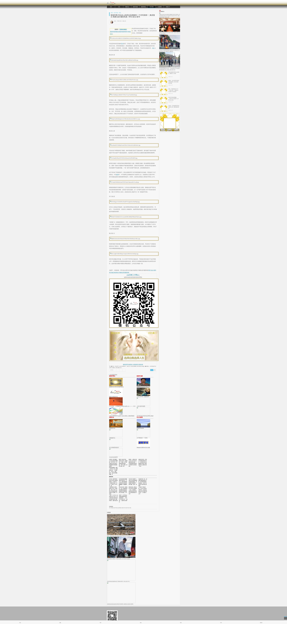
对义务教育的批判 (114, 447)
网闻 (112, 507)
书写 (149, 270)
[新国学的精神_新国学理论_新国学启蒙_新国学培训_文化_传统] (143, 427)
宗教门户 (168, 6)
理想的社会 (112, 428)
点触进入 (133, 275)
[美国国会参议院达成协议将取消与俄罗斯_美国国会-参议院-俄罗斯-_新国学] (121, 602)
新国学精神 (122, 31)
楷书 (155, 270)
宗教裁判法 (112, 438)
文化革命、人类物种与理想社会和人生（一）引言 (122, 406)
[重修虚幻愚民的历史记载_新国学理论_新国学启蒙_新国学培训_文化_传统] (143, 446)
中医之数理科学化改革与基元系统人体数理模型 (121, 416)
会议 (118, 507)
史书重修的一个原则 (142, 438)
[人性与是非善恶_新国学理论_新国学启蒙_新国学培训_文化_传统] (143, 405)
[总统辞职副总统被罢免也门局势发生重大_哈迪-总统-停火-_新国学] (121, 580)
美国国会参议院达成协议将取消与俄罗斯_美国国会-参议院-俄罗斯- (120, 604)
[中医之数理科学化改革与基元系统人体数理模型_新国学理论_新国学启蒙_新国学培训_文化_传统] (116, 414)
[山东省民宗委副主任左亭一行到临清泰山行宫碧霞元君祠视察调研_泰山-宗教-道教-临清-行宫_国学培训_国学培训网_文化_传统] (169, 67)
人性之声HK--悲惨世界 (143, 396)
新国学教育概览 (114, 31)
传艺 (130, 507)
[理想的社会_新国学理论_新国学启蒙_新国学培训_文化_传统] (116, 427)
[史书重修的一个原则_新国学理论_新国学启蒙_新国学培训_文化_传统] (143, 436)
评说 (120, 12)
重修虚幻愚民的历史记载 (143, 447)
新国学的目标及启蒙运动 (143, 387)
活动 (114, 507)
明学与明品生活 (113, 396)
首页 (112, 12)
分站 (119, 6)
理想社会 (127, 6)
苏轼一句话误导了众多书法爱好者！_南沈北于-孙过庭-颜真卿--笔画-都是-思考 (127, 366)
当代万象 (152, 6)
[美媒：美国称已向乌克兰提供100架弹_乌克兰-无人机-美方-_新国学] (121, 534)
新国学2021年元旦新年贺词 (116, 387)
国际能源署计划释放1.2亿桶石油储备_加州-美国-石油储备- (118, 558)
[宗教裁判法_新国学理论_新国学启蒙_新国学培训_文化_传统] (116, 436)
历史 (153, 48)
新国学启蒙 (135, 6)
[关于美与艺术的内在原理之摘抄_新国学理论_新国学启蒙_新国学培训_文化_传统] (143, 414)
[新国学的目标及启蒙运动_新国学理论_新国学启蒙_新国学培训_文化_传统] (143, 385)
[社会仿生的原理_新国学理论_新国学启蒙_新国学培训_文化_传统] (116, 456)
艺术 (122, 43)
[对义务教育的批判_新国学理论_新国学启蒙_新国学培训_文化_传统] (116, 446)
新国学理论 (143, 6)
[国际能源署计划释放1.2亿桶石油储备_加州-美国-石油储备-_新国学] (121, 557)
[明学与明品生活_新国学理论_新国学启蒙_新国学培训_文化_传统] (116, 395)
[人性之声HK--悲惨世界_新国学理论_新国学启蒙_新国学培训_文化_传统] (143, 395)
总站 (111, 6)
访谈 (122, 507)
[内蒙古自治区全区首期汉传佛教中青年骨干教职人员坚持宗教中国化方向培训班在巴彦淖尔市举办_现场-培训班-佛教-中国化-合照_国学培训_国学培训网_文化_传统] (159, 13)
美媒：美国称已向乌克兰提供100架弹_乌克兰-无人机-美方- (118, 536)
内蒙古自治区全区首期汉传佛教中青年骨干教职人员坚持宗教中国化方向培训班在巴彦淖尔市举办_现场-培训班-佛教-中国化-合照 (169, 16)
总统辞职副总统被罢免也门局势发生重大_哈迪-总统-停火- (118, 581)
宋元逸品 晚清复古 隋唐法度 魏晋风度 (119, 272)
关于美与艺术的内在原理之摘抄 (145, 416)
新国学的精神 (140, 428)
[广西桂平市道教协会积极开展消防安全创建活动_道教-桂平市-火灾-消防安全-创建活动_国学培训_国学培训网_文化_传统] (169, 48)
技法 (152, 270)
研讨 (110, 507)
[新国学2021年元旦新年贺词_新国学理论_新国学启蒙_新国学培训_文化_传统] (116, 385)
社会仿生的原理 (113, 457)
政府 (117, 174)
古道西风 (160, 6)
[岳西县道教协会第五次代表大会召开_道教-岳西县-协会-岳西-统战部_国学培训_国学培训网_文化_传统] (169, 31)
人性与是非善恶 (141, 406)
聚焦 (120, 507)
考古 (128, 507)
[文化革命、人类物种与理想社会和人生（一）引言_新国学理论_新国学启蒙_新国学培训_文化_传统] (116, 405)
